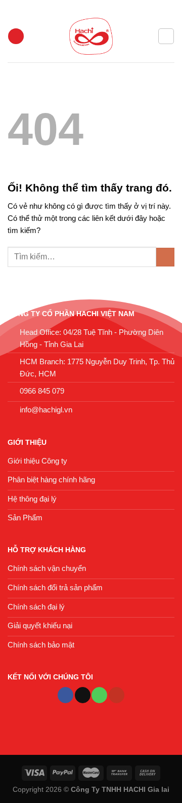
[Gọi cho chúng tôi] (99, 695)
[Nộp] (165, 257)
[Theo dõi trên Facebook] (65, 695)
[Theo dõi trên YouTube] (116, 695)
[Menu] (15, 36)
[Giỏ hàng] (165, 36)
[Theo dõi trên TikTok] (82, 695)
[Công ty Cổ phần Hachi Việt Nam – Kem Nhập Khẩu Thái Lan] (91, 36)
